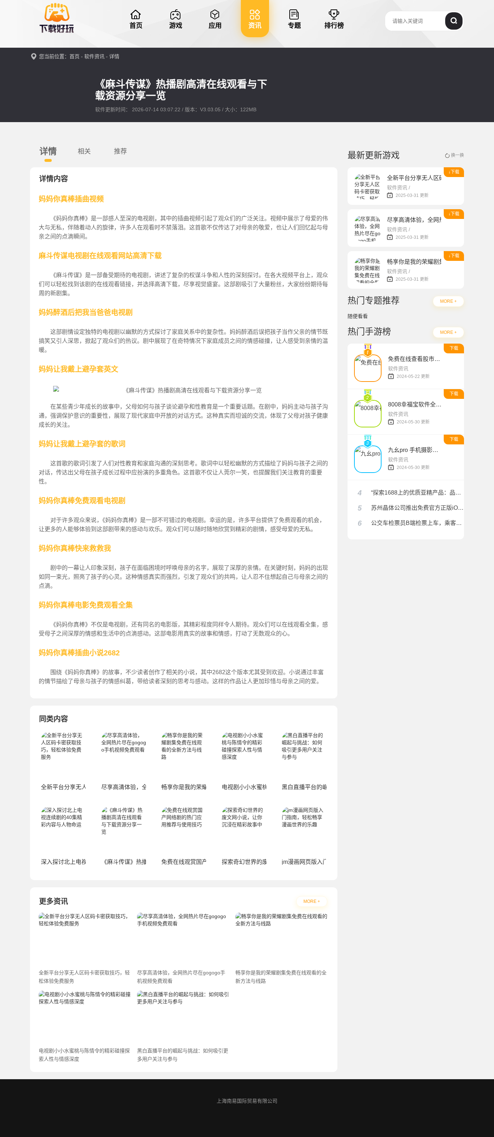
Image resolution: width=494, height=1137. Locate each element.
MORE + (311, 901)
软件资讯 (94, 56)
